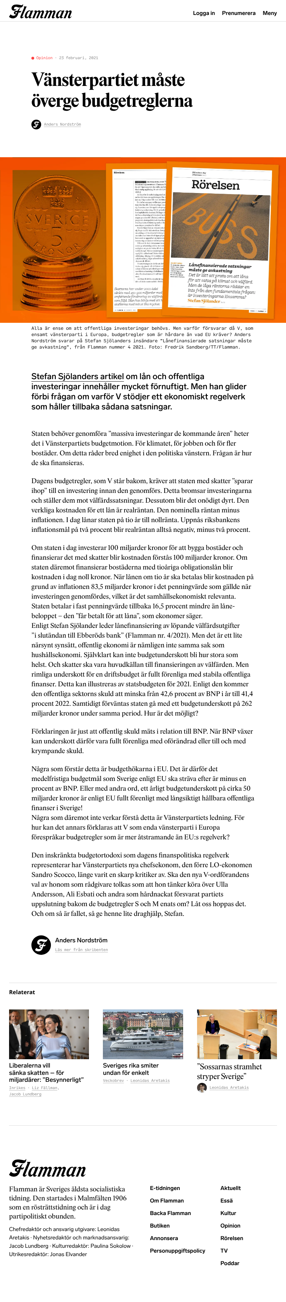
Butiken (160, 1226)
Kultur (228, 1213)
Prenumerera (239, 13)
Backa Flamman (170, 1213)
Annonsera (164, 1238)
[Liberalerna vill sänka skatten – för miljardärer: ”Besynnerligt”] (49, 1034)
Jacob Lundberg (25, 1094)
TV (224, 1251)
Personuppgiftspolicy (177, 1251)
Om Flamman (167, 1201)
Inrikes (17, 1088)
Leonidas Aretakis (150, 1080)
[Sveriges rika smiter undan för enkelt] (143, 1034)
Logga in (204, 13)
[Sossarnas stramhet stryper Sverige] (237, 1034)
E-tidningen (165, 1188)
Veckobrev (113, 1080)
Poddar (230, 1263)
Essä (226, 1201)
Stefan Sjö (50, 377)
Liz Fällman (44, 1088)
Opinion (44, 58)
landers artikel (97, 377)
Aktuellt (230, 1188)
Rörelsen (231, 1238)
